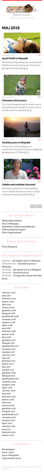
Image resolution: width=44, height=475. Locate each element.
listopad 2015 (8, 411)
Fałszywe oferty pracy (14, 100)
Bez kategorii (8, 449)
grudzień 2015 (9, 408)
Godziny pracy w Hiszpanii (16, 142)
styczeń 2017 (8, 370)
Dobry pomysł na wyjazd (13, 229)
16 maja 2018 (8, 97)
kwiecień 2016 (9, 396)
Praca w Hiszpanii (10, 223)
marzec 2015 (8, 435)
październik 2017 (10, 346)
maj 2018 (6, 328)
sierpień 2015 (8, 420)
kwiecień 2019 (9, 298)
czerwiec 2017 (8, 355)
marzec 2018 (8, 334)
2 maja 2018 (7, 181)
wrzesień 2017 (8, 349)
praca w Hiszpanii (10, 455)
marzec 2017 (8, 364)
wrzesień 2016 (9, 381)
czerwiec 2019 (8, 292)
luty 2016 (6, 402)
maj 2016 (6, 393)
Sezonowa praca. (21, 272)
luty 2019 (6, 304)
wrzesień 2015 (9, 417)
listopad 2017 (8, 343)
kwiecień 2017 (8, 361)
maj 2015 (6, 429)
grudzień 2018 (9, 310)
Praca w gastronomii (11, 232)
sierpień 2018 (8, 322)
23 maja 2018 (8, 55)
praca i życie (8, 452)
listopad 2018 (8, 313)
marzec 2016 (8, 399)
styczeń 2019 (8, 307)
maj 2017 (6, 358)
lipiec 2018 (7, 325)
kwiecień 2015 (8, 432)
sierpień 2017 (8, 352)
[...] (25, 68)
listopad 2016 (8, 375)
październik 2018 (10, 316)
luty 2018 (6, 337)
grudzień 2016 (9, 372)
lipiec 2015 (7, 423)
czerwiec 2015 (8, 426)
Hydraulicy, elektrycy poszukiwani (18, 226)
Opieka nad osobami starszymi (18, 184)
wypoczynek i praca (11, 458)
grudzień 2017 (8, 340)
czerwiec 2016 (8, 390)
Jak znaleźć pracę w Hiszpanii (26, 260)
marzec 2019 (8, 301)
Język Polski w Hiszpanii (15, 58)
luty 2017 (6, 367)
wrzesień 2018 (9, 319)
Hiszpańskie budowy (12, 220)
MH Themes (6, 469)
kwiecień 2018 (8, 331)
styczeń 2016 (8, 405)
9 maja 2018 (7, 139)
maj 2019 (6, 295)
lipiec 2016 (7, 387)
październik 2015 (10, 414)
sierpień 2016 (8, 384)
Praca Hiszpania (9, 246)
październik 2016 (10, 378)
